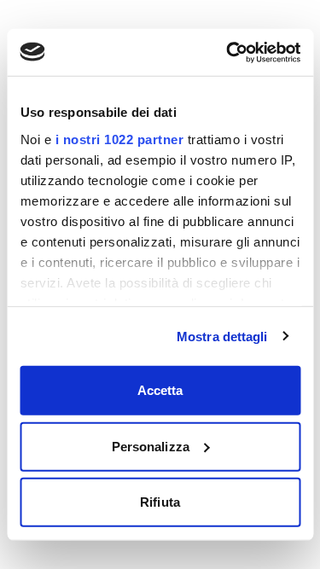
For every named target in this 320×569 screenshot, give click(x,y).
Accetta (160, 390)
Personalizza (150, 445)
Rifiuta (160, 502)
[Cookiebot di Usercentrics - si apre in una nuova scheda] (227, 52)
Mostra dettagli (222, 335)
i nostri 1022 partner (119, 138)
